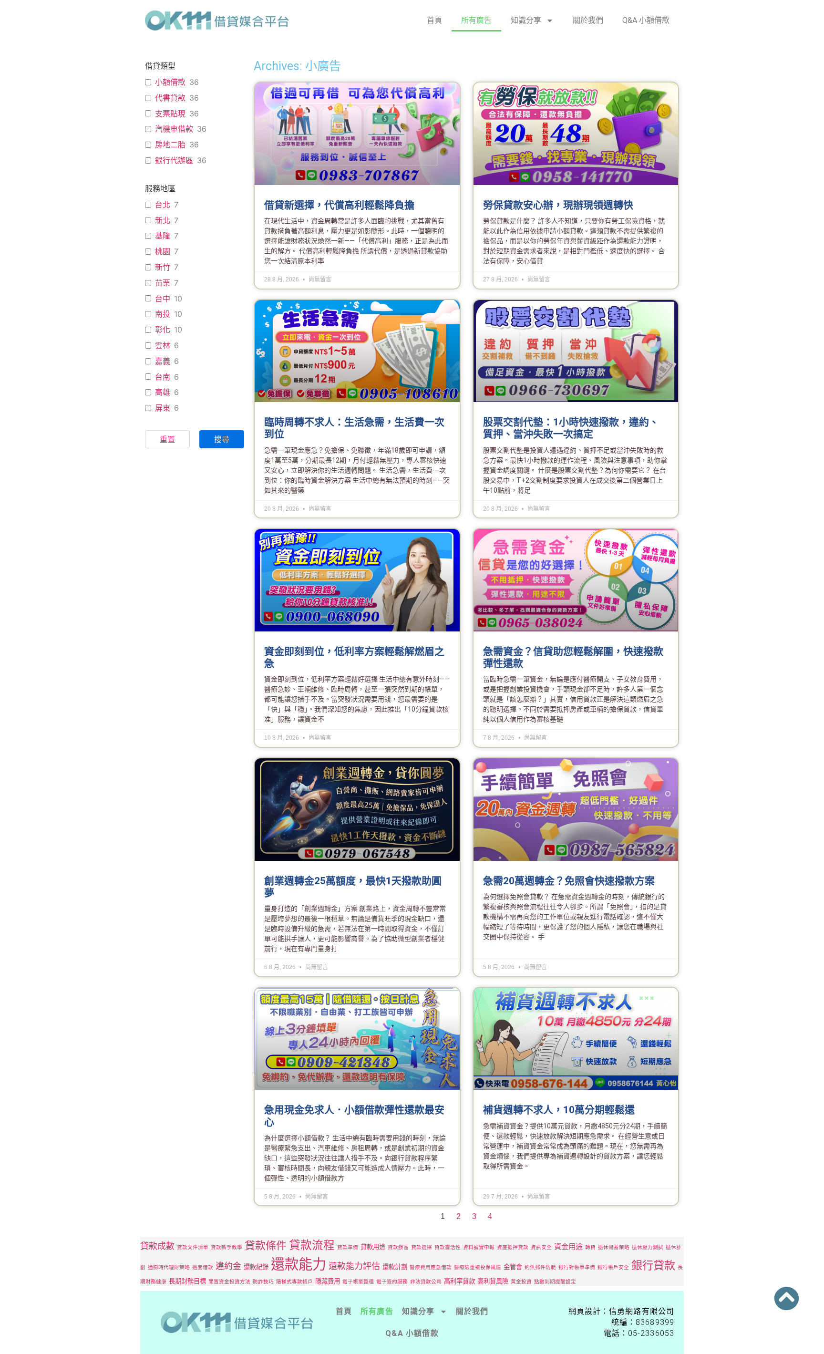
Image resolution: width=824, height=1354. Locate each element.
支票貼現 (170, 113)
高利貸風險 (492, 1281)
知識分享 (526, 20)
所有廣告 (476, 20)
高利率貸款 (459, 1281)
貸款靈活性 (447, 1247)
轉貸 (590, 1247)
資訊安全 (541, 1247)
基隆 (162, 235)
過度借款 (202, 1267)
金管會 (513, 1267)
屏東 (162, 408)
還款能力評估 (354, 1266)
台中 (162, 298)
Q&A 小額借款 (646, 20)
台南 (162, 377)
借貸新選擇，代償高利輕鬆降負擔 (339, 205)
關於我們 (588, 20)
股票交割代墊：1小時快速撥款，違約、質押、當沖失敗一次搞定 (571, 428)
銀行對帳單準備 (576, 1267)
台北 (162, 204)
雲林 (162, 345)
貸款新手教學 (226, 1247)
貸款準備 (347, 1247)
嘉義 (162, 361)
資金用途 (568, 1246)
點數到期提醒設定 (555, 1282)
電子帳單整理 (358, 1282)
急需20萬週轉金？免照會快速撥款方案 (569, 881)
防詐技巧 (263, 1282)
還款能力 (298, 1264)
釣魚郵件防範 (540, 1267)
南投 (162, 314)
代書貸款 (170, 98)
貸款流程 (312, 1245)
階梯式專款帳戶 (294, 1282)
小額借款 (170, 82)
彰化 (162, 329)
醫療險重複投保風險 (477, 1267)
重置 (167, 439)
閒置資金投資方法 (229, 1282)
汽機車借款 (174, 129)
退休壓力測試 (647, 1247)
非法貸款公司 (426, 1282)
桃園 (162, 251)
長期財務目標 (187, 1281)
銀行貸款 (653, 1265)
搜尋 (221, 439)
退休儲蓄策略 (613, 1247)
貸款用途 (372, 1247)
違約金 (228, 1266)
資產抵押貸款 (512, 1247)
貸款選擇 (421, 1247)
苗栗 (162, 283)
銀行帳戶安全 (613, 1267)
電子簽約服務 (392, 1282)
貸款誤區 (398, 1247)
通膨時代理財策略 (169, 1267)
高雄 (162, 392)
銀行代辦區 (174, 160)
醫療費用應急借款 (431, 1267)
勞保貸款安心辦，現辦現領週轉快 (558, 205)
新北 (162, 220)
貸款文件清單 (192, 1247)
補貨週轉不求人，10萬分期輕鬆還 (559, 1110)
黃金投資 (521, 1282)
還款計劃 (394, 1267)
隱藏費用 (327, 1281)
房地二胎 (170, 144)
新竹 (162, 267)
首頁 (434, 20)
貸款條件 (266, 1245)
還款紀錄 (256, 1267)
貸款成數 (157, 1246)
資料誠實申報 (478, 1247)
